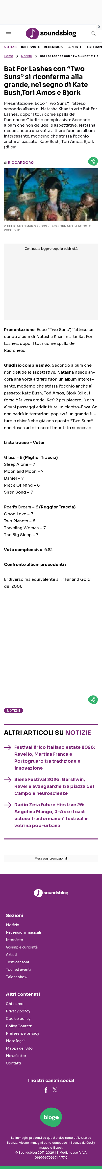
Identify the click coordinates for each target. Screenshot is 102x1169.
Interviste (30, 47)
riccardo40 (21, 162)
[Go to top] (92, 1152)
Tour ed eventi (18, 969)
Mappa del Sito (19, 1048)
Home (8, 56)
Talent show (16, 977)
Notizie (10, 47)
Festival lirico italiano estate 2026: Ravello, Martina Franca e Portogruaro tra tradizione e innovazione (54, 758)
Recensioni (54, 47)
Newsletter (16, 1056)
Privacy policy (18, 1011)
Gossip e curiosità (22, 947)
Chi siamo (15, 1004)
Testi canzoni (17, 962)
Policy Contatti (19, 1026)
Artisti (74, 47)
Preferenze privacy (22, 1033)
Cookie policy (18, 1018)
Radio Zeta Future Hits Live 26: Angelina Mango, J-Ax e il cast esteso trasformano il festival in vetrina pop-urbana (51, 815)
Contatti (13, 1063)
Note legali (16, 1041)
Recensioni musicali (23, 932)
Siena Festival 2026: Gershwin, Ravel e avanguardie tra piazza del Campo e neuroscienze (54, 786)
